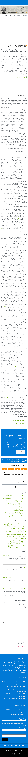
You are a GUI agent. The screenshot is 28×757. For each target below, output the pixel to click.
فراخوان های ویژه (21, 461)
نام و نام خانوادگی (22, 728)
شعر (11, 526)
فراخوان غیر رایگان (6, 459)
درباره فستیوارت (21, 753)
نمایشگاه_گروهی (21, 543)
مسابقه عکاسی (10, 536)
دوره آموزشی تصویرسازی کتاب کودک (15, 513)
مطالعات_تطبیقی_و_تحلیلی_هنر (13, 538)
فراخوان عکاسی (8, 532)
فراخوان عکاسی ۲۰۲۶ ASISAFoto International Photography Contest (13, 509)
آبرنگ (25, 524)
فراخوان (22, 531)
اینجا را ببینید (6, 363)
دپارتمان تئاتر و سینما (20, 712)
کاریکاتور (13, 547)
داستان (20, 526)
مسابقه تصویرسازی (22, 536)
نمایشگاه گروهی (12, 543)
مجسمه (9, 534)
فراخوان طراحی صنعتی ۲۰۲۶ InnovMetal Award (13, 498)
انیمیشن (22, 524)
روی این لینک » (6, 398)
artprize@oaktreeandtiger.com (11, 366)
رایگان (13, 526)
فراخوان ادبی (16, 532)
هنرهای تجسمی (16, 545)
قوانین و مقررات (14, 753)
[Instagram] (12, 745)
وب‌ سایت (24, 636)
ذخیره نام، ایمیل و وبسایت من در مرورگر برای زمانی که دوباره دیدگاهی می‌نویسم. (15, 643)
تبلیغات (15, 524)
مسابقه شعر (17, 536)
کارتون (19, 547)
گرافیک (9, 547)
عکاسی (23, 528)
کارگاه (16, 547)
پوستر (10, 545)
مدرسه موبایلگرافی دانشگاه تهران (16, 516)
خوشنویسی (24, 526)
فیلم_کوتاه (13, 534)
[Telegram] (5, 745)
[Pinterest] (8, 745)
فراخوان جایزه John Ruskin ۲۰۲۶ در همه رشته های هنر (13, 506)
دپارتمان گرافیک (9, 710)
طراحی (7, 526)
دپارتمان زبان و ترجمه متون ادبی (17, 714)
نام (25, 625)
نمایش (8, 541)
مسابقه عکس (22, 539)
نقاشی (12, 540)
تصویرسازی (10, 524)
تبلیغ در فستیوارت (7, 753)
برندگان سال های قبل (20, 423)
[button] (24, 469)
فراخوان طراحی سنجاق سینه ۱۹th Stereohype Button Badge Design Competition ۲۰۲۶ (13, 496)
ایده (20, 524)
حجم (5, 524)
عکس (18, 528)
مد (6, 534)
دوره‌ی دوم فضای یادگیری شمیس (16, 515)
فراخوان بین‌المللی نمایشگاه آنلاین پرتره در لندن (13, 512)
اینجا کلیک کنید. (20, 452)
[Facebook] (23, 745)
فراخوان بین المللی (14, 459)
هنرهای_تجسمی (23, 545)
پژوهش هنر (23, 547)
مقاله (19, 541)
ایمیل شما (23, 733)
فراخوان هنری (14, 461)
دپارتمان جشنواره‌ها (20, 710)
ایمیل (24, 630)
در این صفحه (18, 218)
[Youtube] (16, 745)
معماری (23, 541)
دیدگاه (24, 607)
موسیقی (16, 541)
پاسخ (25, 562)
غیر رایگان (13, 528)
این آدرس (6, 306)
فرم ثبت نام (22, 422)
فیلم (15, 534)
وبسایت (23, 419)
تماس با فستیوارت (14, 754)
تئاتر (18, 524)
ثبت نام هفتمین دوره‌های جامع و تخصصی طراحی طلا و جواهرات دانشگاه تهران (13, 500)
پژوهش (7, 545)
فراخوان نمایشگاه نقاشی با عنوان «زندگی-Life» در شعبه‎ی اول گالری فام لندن (13, 503)
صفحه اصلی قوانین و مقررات (19, 420)
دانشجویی (17, 526)
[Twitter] (19, 745)
